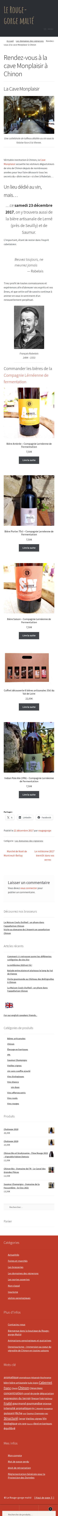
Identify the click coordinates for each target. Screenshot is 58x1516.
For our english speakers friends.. (20, 1015)
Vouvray (30, 1424)
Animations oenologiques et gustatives (29, 1340)
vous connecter (28, 888)
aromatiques (25, 1377)
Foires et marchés (18, 1260)
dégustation (47, 1393)
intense (47, 1403)
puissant (9, 1413)
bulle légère (33, 1383)
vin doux (15, 1087)
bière (6, 1382)
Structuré (11, 1418)
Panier (45, 1507)
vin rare (22, 1423)
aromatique (11, 1377)
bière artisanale (18, 1382)
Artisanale (35, 1377)
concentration (13, 1393)
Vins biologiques (15, 1076)
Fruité (8, 1403)
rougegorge (44, 830)
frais (41, 1398)
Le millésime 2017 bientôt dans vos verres (44, 855)
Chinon (10, 1044)
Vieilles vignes (14, 1065)
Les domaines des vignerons (30, 41)
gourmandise (34, 1403)
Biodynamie (45, 1377)
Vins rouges (13, 1103)
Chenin (14, 1388)
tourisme (13, 1292)
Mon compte (15, 1455)
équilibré (9, 1428)
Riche (18, 1413)
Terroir (21, 1418)
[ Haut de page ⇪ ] (44, 1497)
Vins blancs (13, 1081)
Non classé (14, 1285)
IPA (8, 1054)
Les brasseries (15, 1267)
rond (24, 1413)
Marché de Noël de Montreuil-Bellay (15, 853)
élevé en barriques (42, 1423)
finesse (35, 1398)
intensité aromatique (17, 1408)
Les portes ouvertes (19, 1279)
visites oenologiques (19, 1298)
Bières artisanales (16, 1038)
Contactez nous (16, 1324)
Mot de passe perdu (18, 1461)
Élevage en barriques (17, 1049)
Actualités (13, 1254)
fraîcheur (48, 1398)
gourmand (19, 1403)
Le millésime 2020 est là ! (19, 965)
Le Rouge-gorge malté (19, 15)
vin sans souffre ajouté (18, 1071)
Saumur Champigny (17, 1060)
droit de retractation (19, 1467)
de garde (34, 1393)
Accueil (10, 41)
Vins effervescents (16, 1092)
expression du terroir (17, 1398)
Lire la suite (29, 460)
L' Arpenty (39, 1408)
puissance (48, 1408)
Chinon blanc (36, 1388)
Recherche (29, 1510)
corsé (27, 1393)
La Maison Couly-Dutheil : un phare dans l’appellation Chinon (27, 989)
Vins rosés (12, 1098)
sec (46, 1413)
